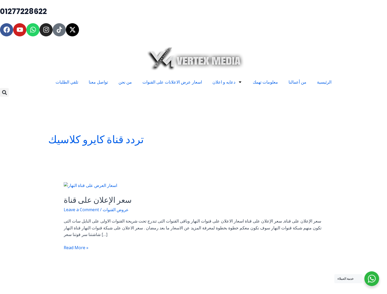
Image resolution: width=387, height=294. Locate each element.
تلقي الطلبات (67, 82)
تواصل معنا (98, 82)
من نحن (125, 82)
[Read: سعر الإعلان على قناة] (90, 185)
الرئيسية (324, 82)
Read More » (76, 247)
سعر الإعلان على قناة (98, 200)
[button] (4, 92)
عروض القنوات (116, 210)
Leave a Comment (81, 210)
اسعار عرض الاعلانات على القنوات (172, 82)
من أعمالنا (297, 82)
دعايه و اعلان (223, 82)
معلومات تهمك (265, 82)
